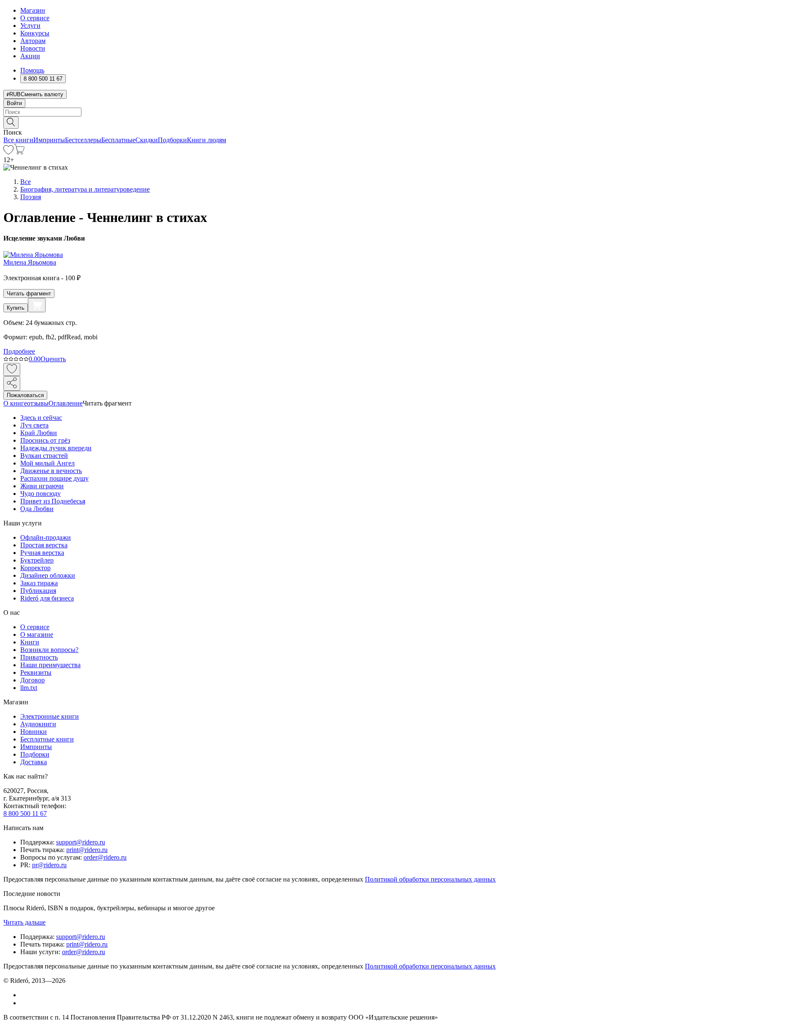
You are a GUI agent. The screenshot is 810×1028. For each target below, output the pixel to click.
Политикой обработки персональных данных (430, 879)
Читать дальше (24, 922)
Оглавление (66, 403)
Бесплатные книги (47, 739)
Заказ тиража (39, 583)
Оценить (53, 359)
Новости (32, 48)
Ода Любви (37, 508)
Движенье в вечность (51, 470)
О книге (15, 403)
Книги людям (206, 139)
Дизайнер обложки (47, 575)
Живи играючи (42, 486)
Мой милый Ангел (47, 463)
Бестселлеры (83, 139)
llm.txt (28, 687)
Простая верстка (44, 545)
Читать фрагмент (29, 293)
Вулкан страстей (44, 455)
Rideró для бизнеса (47, 598)
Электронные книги (49, 716)
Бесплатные (118, 139)
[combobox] (405, 112)
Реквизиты (35, 672)
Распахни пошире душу (54, 478)
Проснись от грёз (45, 440)
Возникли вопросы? (49, 649)
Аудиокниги (38, 724)
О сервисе (34, 18)
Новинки (33, 731)
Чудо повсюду (40, 493)
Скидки (146, 139)
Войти (14, 103)
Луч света (34, 425)
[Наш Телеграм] (23, 1002)
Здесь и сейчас (41, 417)
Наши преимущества (50, 664)
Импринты (49, 139)
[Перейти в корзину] (19, 152)
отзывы (38, 403)
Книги (29, 642)
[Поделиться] (11, 383)
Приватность (39, 657)
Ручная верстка (42, 552)
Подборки (172, 139)
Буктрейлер (37, 560)
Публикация (38, 590)
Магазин (32, 10)
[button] (405, 122)
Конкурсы (34, 33)
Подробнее (19, 351)
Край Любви (38, 432)
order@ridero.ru (105, 857)
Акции (30, 56)
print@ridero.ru (87, 849)
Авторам (33, 40)
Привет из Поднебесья (52, 501)
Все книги (18, 139)
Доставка (33, 762)
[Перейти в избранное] (8, 152)
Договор (32, 680)
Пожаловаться (25, 395)
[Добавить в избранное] (11, 369)
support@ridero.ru (80, 842)
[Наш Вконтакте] (24, 994)
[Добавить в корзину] (37, 305)
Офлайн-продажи (45, 537)
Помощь (32, 70)
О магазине (36, 634)
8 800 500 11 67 (25, 813)
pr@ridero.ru (49, 864)
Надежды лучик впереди (56, 448)
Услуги (30, 25)
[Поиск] (11, 122)
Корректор (35, 567)
